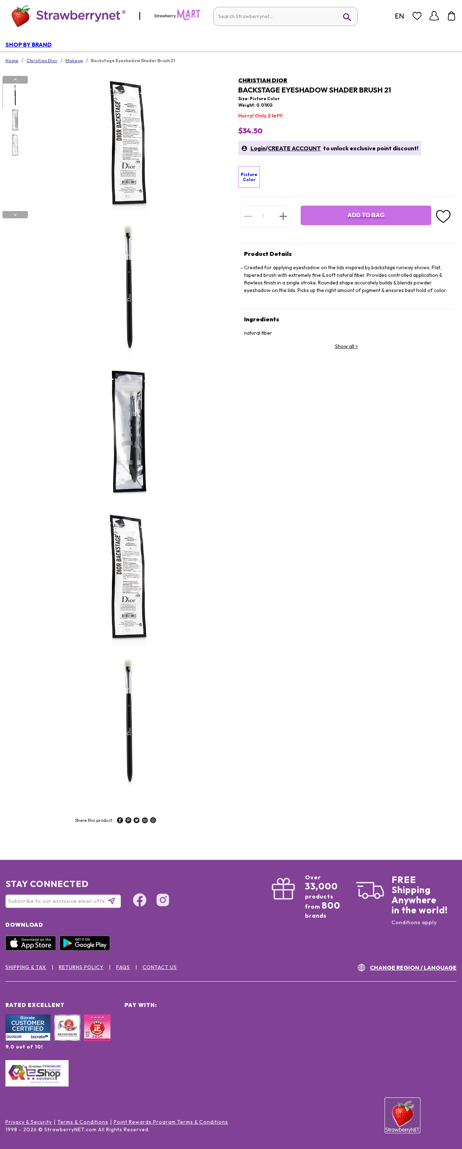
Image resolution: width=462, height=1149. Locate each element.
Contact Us (160, 967)
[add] (283, 216)
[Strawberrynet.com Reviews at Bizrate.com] (28, 1039)
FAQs (123, 967)
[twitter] (137, 821)
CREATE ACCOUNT (294, 148)
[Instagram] (163, 901)
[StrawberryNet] (65, 15)
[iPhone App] (32, 949)
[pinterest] (128, 821)
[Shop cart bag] (451, 16)
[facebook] (120, 821)
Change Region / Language (413, 967)
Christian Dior (262, 80)
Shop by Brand (28, 44)
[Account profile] (434, 16)
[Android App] (87, 949)
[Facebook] (140, 901)
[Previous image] (15, 79)
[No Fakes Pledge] (97, 1035)
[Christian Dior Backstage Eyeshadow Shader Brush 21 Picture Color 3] (15, 145)
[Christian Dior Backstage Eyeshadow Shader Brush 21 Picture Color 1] (15, 95)
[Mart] (177, 18)
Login (258, 148)
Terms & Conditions (82, 1122)
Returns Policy (81, 967)
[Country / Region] (400, 16)
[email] (145, 821)
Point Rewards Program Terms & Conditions (171, 1122)
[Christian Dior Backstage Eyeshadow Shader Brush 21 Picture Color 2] (15, 120)
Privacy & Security (28, 1122)
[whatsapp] (153, 821)
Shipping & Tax (25, 967)
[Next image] (15, 214)
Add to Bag (366, 215)
